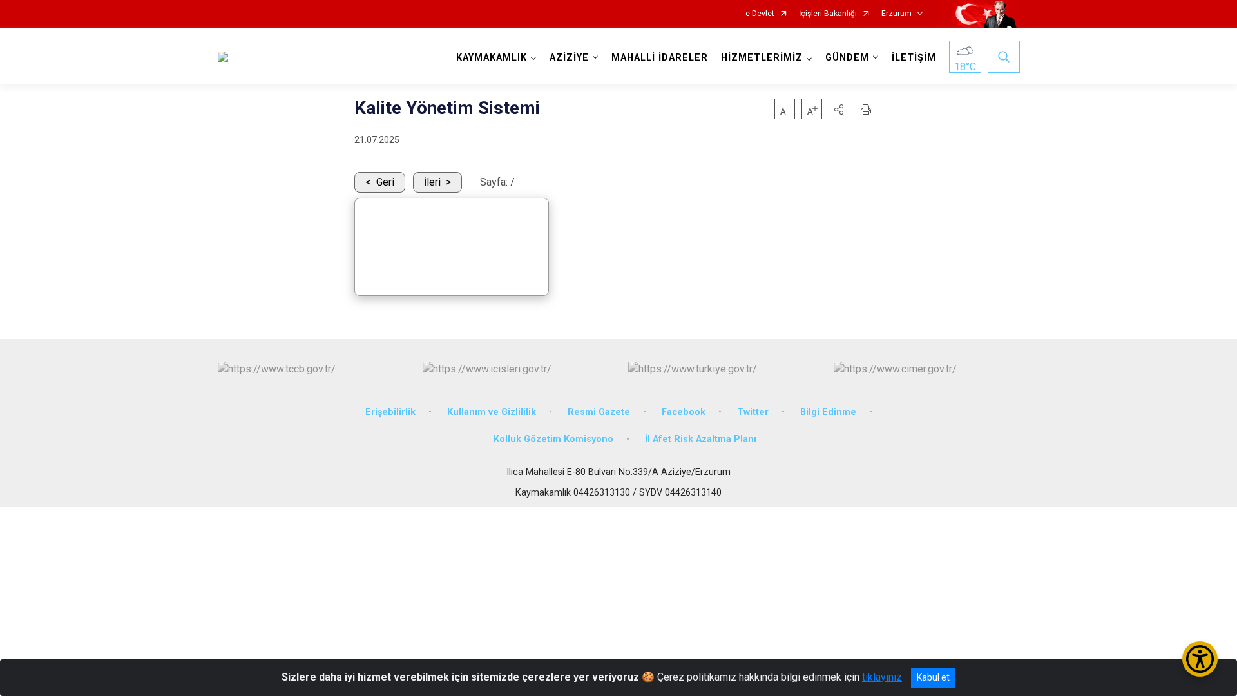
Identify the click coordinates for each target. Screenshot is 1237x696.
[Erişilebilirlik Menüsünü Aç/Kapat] (1200, 659)
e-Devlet (759, 14)
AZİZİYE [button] (569, 57)
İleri (432, 182)
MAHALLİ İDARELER (659, 57)
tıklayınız (882, 677)
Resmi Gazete (599, 412)
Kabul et (933, 677)
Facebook (683, 412)
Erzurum (896, 14)
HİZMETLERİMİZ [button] (762, 57)
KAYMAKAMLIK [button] (491, 57)
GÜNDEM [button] (847, 57)
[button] (839, 109)
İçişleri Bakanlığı (828, 14)
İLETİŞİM (914, 57)
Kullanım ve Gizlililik (491, 412)
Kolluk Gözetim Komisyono (553, 439)
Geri (385, 182)
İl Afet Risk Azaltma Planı (700, 439)
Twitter (753, 412)
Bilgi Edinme (828, 412)
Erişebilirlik (390, 412)
